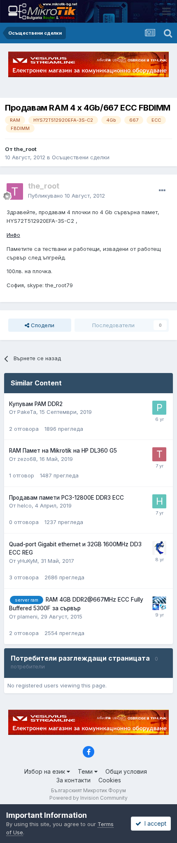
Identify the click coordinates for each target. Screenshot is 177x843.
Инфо (13, 234)
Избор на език (45, 771)
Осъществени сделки (80, 157)
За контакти (73, 780)
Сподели (41, 325)
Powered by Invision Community (88, 798)
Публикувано (66, 195)
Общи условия (126, 771)
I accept (153, 823)
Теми (86, 771)
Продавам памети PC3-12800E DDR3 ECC (66, 497)
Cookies (109, 780)
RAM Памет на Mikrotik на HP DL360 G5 (63, 450)
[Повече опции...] (162, 191)
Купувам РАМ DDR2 (36, 404)
